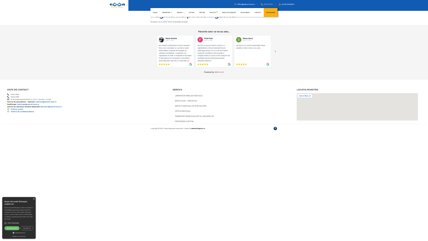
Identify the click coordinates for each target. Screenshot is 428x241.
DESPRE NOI (166, 12)
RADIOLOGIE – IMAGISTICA (186, 101)
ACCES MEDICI (245, 12)
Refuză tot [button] (27, 228)
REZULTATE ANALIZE (229, 12)
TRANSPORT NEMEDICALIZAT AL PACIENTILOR (194, 116)
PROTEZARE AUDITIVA (184, 121)
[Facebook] (275, 128)
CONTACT (258, 12)
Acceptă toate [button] (12, 228)
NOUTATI (213, 12)
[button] (18, 232)
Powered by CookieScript (19, 236)
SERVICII (179, 12)
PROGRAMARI (270, 12)
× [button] (34, 199)
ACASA (155, 12)
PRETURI (202, 12)
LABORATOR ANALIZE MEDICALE (189, 96)
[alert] (19, 218)
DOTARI (191, 12)
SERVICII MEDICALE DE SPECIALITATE (191, 106)
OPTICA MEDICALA (182, 111)
